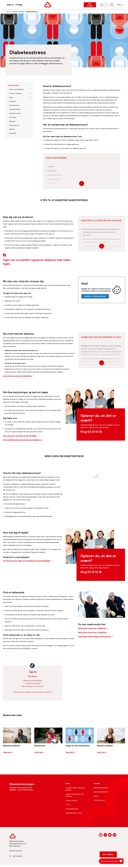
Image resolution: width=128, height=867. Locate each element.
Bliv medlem (90, 5)
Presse (96, 796)
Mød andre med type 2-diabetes (92, 632)
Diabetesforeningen (101, 788)
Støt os (10, 4)
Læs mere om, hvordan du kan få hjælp (19, 436)
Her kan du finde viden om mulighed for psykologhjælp (26, 561)
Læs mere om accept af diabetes (17, 376)
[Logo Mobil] (47, 5)
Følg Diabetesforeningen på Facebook (94, 636)
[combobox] (104, 4)
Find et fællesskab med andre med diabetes (22, 440)
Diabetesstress (32, 12)
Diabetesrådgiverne (101, 792)
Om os (68, 805)
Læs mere (7, 752)
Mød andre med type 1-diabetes (92, 628)
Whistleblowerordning (74, 813)
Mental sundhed (18, 12)
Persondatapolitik (72, 809)
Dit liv (8, 12)
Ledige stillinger (71, 800)
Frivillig (19, 4)
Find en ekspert (99, 800)
